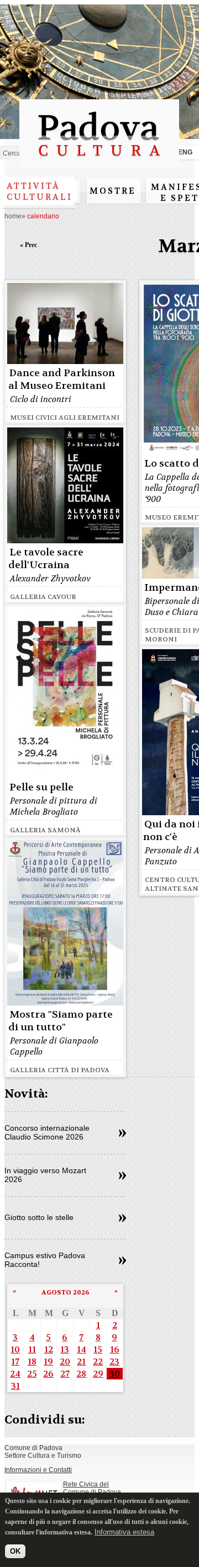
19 (48, 1361)
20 (65, 1361)
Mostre (113, 190)
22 (98, 1361)
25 (32, 1373)
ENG (185, 152)
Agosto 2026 (65, 1292)
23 (114, 1361)
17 (15, 1361)
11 (32, 1349)
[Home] (99, 161)
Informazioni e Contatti (38, 1470)
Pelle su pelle (41, 787)
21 (81, 1361)
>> (122, 1133)
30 (114, 1373)
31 (15, 1386)
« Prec (28, 245)
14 (81, 1349)
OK (15, 1551)
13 (64, 1349)
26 (48, 1373)
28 (81, 1373)
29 (98, 1373)
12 (48, 1349)
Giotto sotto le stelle (39, 1217)
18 (32, 1361)
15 (97, 1349)
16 (114, 1349)
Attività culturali (39, 191)
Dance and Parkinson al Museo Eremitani (61, 379)
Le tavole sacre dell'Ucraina (45, 558)
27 (65, 1373)
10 (15, 1349)
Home (13, 216)
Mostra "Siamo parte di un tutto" (60, 1021)
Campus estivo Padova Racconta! (44, 1260)
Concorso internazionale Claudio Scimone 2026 (47, 1132)
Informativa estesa (124, 1532)
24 (15, 1373)
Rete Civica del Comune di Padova (92, 1488)
